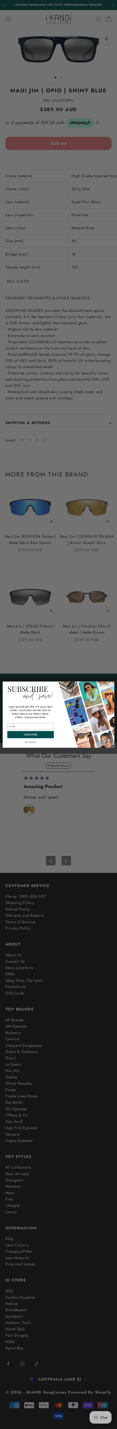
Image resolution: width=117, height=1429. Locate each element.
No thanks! (30, 741)
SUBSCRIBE (31, 734)
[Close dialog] (111, 684)
